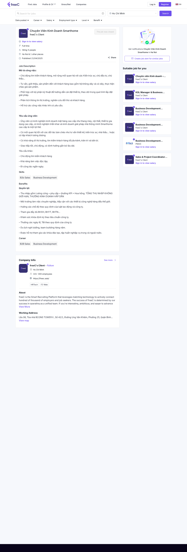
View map (24, 320)
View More (24, 306)
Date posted (21, 20)
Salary (49, 20)
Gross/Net (66, 4)
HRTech (34, 284)
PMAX (138, 144)
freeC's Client (37, 34)
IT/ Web (44, 284)
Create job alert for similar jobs (149, 58)
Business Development (45, 243)
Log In (152, 4)
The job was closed (105, 32)
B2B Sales (25, 243)
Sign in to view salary (32, 41)
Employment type (67, 20)
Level (84, 20)
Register (165, 4)
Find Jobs (32, 4)
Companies (81, 4)
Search (165, 13)
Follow (49, 265)
